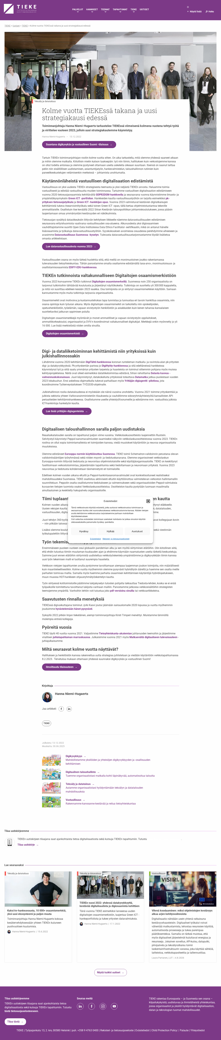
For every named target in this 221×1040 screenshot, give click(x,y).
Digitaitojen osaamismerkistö (63, 333)
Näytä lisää (194, 11)
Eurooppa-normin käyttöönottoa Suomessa (90, 453)
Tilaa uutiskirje (26, 844)
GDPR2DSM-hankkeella (109, 194)
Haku (209, 11)
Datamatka (141, 377)
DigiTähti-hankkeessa (98, 362)
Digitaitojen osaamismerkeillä (109, 281)
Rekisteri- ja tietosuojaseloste (116, 1030)
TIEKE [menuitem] (134, 9)
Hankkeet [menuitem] (92, 9)
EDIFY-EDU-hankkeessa (83, 267)
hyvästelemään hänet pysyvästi (74, 608)
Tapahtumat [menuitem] (120, 9)
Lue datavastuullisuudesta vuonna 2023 (69, 246)
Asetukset (137, 531)
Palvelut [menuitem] (77, 9)
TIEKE (47, 723)
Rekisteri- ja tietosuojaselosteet (116, 539)
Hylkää (110, 531)
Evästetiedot (95, 539)
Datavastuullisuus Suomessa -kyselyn (77, 234)
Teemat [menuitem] (105, 9)
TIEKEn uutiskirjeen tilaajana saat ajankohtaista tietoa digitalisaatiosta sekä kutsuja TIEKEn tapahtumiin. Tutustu (82, 839)
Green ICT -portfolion (80, 198)
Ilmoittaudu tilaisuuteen (59, 667)
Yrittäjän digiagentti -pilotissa (142, 380)
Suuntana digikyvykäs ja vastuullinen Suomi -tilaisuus (77, 144)
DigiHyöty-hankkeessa (115, 365)
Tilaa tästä (13, 1021)
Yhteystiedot (197, 1030)
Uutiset (16, 25)
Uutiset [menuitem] (144, 9)
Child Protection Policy (164, 1030)
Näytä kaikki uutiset (108, 972)
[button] (148, 501)
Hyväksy (83, 531)
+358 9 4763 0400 (87, 1030)
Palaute (184, 1030)
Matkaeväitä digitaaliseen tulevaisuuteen (153, 637)
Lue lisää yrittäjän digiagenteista (65, 411)
